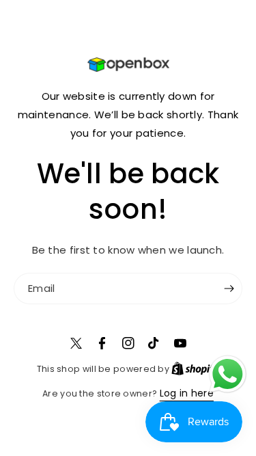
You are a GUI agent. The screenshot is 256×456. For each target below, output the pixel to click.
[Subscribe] (229, 288)
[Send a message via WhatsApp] (227, 374)
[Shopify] (195, 368)
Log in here (187, 393)
